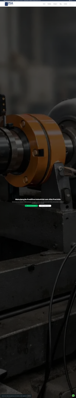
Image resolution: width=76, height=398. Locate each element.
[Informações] (70, 4)
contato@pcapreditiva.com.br (36, 0)
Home (44, 3)
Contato (65, 3)
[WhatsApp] (73, 395)
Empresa (49, 3)
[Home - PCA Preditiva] (9, 4)
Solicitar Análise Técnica (45, 205)
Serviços (55, 3)
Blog (60, 3)
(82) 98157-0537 (27, 0)
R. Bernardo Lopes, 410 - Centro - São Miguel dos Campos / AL (14, 0)
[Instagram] (70, 0)
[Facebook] (69, 0)
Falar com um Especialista (31, 205)
